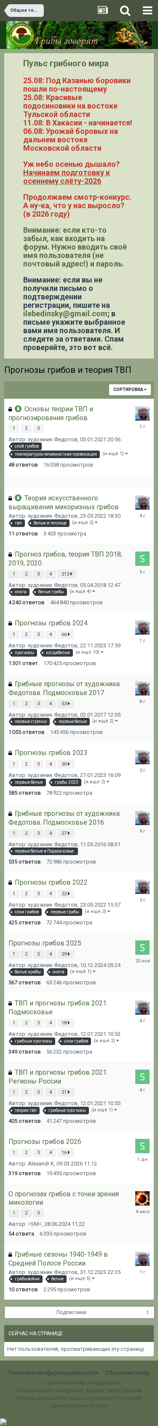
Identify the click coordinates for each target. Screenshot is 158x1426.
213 (66, 574)
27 (65, 833)
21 (65, 1092)
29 (65, 954)
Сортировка (128, 389)
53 (65, 703)
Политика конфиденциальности (53, 1372)
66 (65, 634)
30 (65, 764)
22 (65, 893)
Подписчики (71, 1312)
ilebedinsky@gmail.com (65, 313)
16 (65, 1152)
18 (65, 1023)
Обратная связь (127, 1372)
